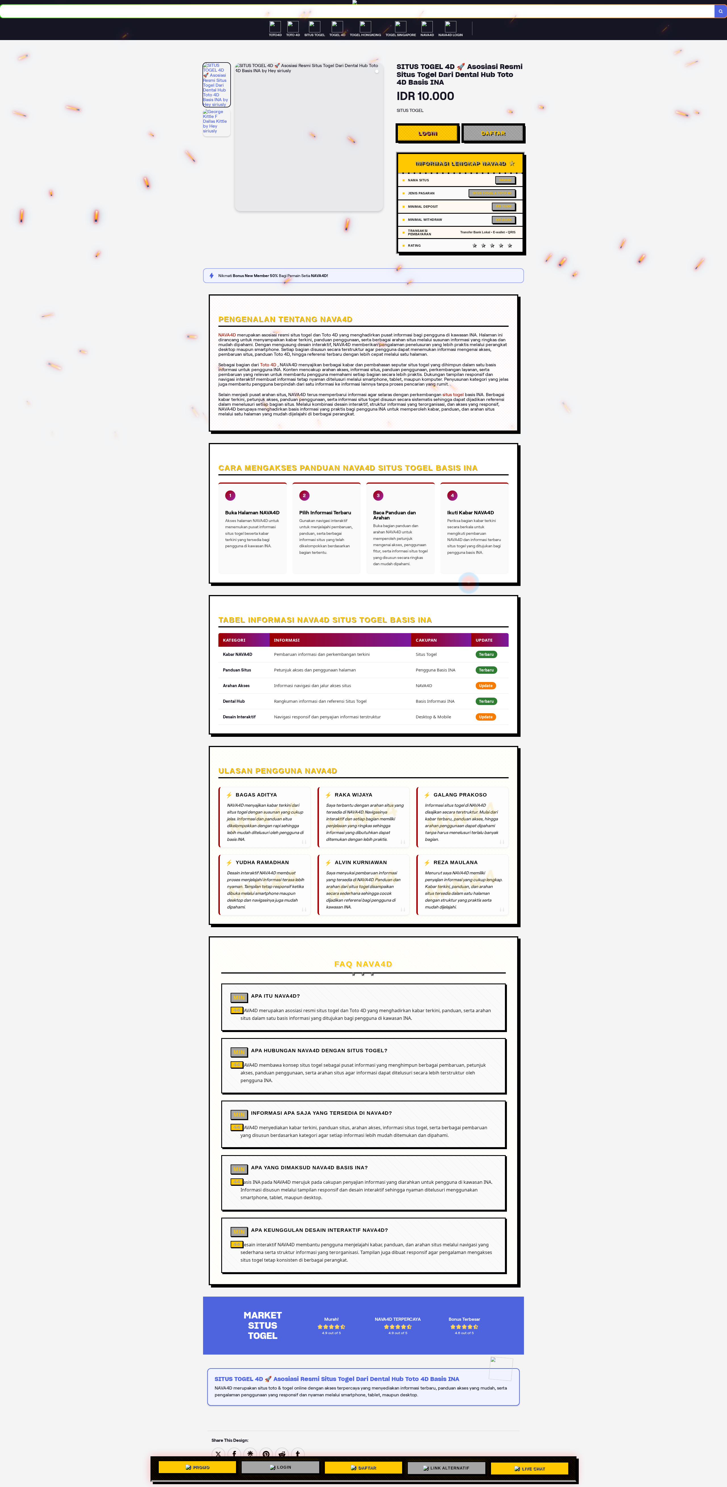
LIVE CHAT (533, 1467)
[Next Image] (378, 138)
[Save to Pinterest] (266, 1454)
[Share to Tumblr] (298, 1454)
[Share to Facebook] (234, 1454)
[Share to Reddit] (282, 1454)
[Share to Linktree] (250, 1454)
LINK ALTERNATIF (450, 1467)
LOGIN (427, 133)
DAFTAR (493, 133)
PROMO (201, 1467)
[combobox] (357, 11)
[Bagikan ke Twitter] (218, 1454)
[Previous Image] (239, 138)
